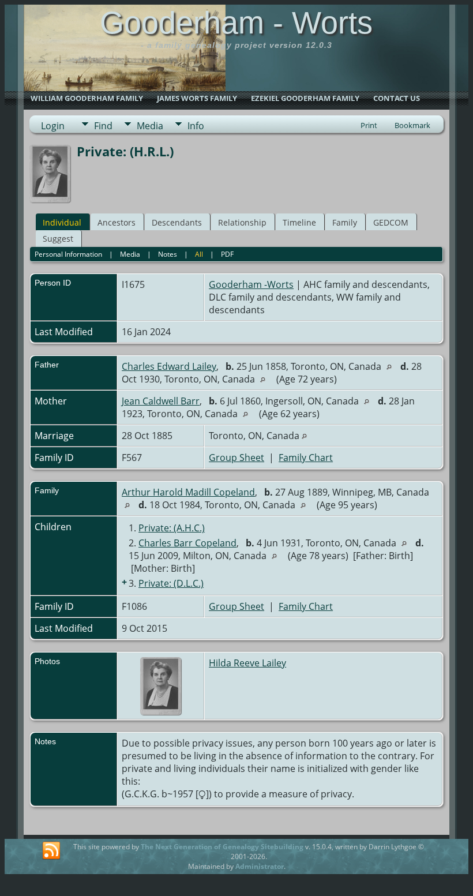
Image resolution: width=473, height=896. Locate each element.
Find (103, 125)
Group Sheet (236, 457)
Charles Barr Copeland (187, 543)
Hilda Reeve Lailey (247, 663)
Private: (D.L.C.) (171, 583)
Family (344, 222)
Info (195, 125)
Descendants (177, 222)
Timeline (299, 222)
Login (53, 125)
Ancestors (116, 222)
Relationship (242, 222)
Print (369, 125)
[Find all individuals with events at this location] (392, 366)
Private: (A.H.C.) (171, 528)
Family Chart (306, 457)
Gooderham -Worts (251, 284)
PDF (227, 254)
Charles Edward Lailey (169, 366)
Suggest (58, 238)
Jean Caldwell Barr (161, 401)
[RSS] (51, 851)
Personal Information (68, 254)
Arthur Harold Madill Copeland (188, 492)
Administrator (259, 866)
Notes (167, 254)
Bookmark (412, 125)
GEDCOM (390, 222)
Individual (62, 222)
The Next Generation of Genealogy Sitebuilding (222, 847)
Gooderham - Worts (236, 22)
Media (150, 125)
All (199, 254)
